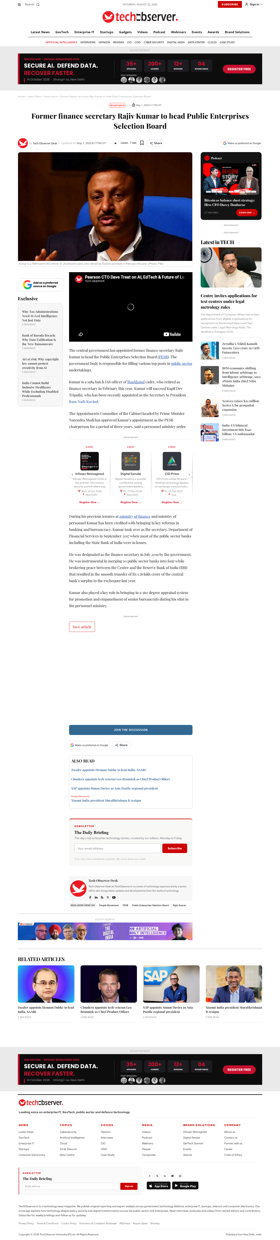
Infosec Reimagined (195, 1132)
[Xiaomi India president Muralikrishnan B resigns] (234, 984)
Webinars (147, 1143)
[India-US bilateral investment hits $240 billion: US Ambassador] (210, 432)
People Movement (80, 796)
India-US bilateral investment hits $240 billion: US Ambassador (238, 429)
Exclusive (28, 298)
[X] (107, 896)
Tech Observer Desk (45, 143)
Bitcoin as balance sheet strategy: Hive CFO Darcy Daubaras (229, 202)
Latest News (34, 96)
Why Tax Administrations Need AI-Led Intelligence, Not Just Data (40, 315)
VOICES (107, 1125)
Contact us (230, 1137)
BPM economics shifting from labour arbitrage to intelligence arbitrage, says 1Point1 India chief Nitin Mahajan (241, 376)
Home (21, 96)
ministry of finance (134, 516)
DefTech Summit (193, 1143)
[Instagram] (180, 1176)
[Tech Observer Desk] (23, 143)
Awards (187, 1155)
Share (158, 143)
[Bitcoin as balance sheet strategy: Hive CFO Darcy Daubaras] (231, 179)
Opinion (105, 1132)
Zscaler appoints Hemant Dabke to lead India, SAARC (109, 770)
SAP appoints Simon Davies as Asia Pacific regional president (114, 788)
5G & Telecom (68, 1149)
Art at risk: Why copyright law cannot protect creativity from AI (40, 363)
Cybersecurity (68, 1132)
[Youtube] (113, 896)
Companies (149, 1155)
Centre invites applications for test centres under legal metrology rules (229, 301)
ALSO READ (83, 760)
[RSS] (102, 896)
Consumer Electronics (32, 1155)
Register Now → (89, 502)
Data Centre (67, 1155)
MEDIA (147, 1125)
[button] (33, 4)
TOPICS (66, 1125)
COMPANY (232, 1125)
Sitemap (155, 1223)
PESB (163, 356)
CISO (104, 1149)
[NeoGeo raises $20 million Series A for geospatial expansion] (210, 408)
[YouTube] (173, 1176)
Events (187, 1149)
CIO (103, 1143)
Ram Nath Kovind (83, 401)
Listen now (245, 212)
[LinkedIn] (165, 1176)
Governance (51, 96)
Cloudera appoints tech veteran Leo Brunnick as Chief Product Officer (120, 779)
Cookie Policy (68, 1223)
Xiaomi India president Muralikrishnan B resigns (106, 800)
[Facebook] (90, 896)
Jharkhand (136, 381)
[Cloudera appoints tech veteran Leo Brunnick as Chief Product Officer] (109, 984)
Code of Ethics (233, 1155)
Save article (82, 626)
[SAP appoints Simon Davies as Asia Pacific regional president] (171, 984)
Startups (24, 1149)
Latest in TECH (217, 242)
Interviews (107, 1137)
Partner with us (233, 1143)
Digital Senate (191, 1137)
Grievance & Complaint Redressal (98, 1223)
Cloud (63, 1143)
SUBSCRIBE (230, 4)
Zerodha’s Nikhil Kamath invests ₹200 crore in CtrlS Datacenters (241, 348)
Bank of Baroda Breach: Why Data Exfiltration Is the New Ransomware (39, 339)
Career (228, 1149)
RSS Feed (125, 1223)
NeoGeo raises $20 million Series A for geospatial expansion (240, 405)
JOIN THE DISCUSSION (131, 729)
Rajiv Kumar (179, 905)
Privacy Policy (26, 1223)
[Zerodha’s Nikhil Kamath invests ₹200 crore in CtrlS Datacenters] (210, 351)
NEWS (23, 1125)
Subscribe (175, 848)
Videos (146, 1132)
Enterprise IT (26, 1143)
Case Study (107, 1155)
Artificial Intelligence (72, 1137)
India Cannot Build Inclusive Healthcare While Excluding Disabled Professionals (40, 389)
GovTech (24, 1137)
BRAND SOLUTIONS (199, 1125)
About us (229, 1132)
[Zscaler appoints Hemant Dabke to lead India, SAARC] (46, 984)
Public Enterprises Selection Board (150, 905)
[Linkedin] (96, 896)
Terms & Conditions (47, 1223)
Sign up (129, 1186)
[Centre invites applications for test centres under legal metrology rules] (231, 267)
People (146, 1149)
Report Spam (140, 1223)
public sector (181, 363)
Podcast (147, 1137)
